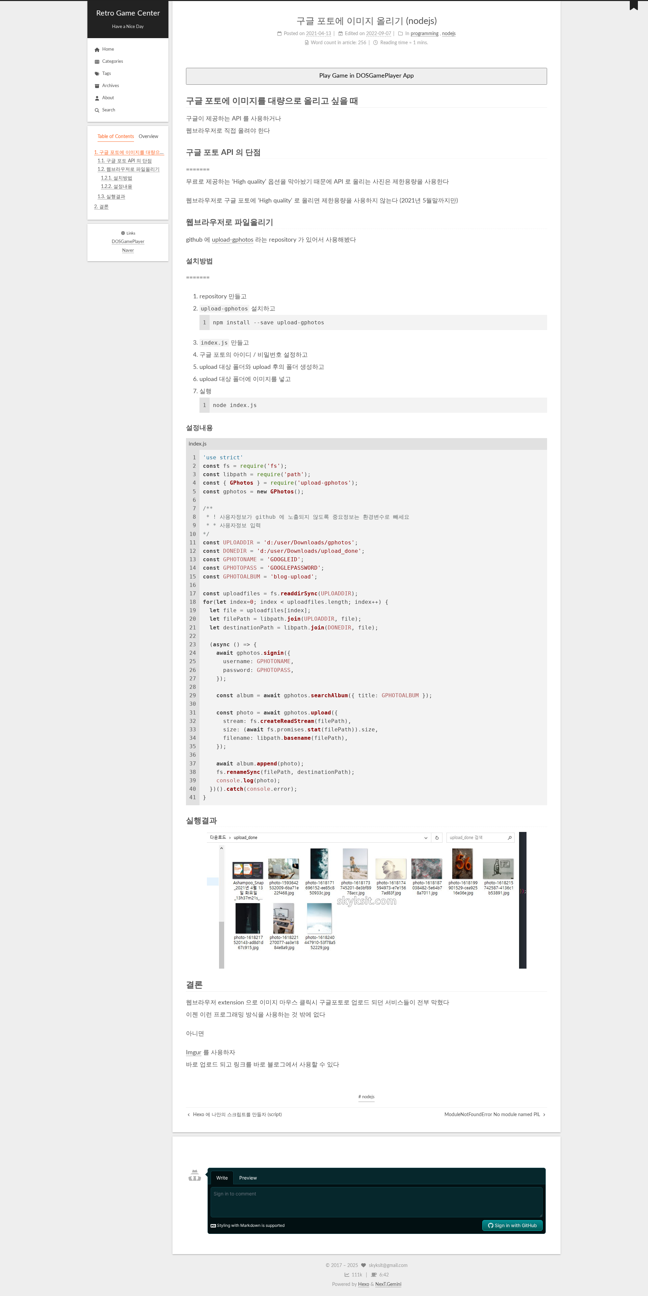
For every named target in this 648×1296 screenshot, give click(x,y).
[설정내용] (543, 427)
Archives (110, 86)
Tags (106, 74)
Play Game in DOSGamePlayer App (366, 76)
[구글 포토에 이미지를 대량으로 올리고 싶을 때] (542, 100)
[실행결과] (543, 820)
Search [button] (108, 110)
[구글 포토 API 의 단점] (543, 152)
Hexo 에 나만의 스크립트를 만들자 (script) (237, 1114)
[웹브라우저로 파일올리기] (543, 222)
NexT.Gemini (388, 1284)
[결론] (542, 984)
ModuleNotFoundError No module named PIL (492, 1114)
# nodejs (366, 1097)
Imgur (193, 1053)
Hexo (363, 1284)
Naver (128, 250)
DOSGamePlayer (128, 242)
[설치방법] (543, 261)
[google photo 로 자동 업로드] (366, 900)
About (108, 98)
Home (108, 49)
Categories (112, 61)
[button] (127, 216)
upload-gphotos (232, 240)
